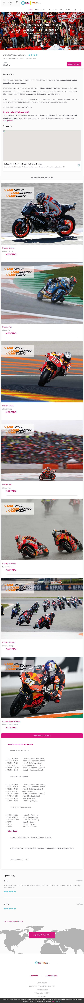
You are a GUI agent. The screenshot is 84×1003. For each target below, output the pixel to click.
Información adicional (42, 736)
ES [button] (4, 2)
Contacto (53, 10)
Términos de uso (42, 989)
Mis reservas (40, 10)
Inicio (30, 10)
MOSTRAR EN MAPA (42, 935)
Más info (58, 1001)
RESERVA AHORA (74, 64)
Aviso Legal (42, 996)
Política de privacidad (42, 993)
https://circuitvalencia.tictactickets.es (42, 986)
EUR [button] (10, 2)
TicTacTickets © (42, 983)
